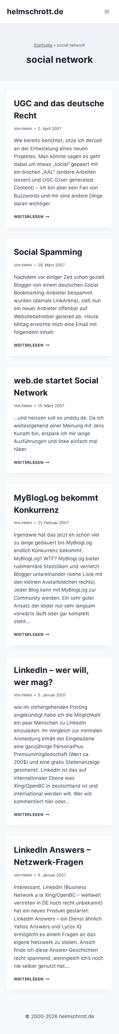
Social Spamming (48, 252)
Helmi (27, 128)
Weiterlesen (31, 216)
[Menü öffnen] (106, 11)
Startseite (43, 45)
